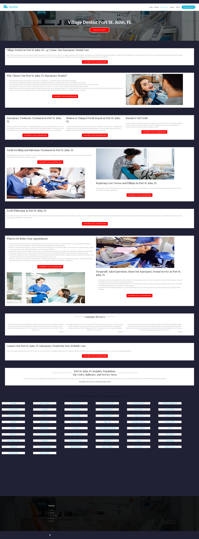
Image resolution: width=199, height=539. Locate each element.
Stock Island (170, 409)
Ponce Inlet (139, 409)
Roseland (76, 428)
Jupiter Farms (170, 447)
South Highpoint (76, 434)
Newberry (76, 403)
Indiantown (76, 409)
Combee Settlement (107, 434)
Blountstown (44, 453)
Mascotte (13, 434)
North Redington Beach (107, 428)
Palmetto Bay (45, 434)
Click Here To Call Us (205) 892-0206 (94, 62)
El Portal (13, 422)
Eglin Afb (107, 422)
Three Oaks (170, 434)
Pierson (13, 428)
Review (157, 7)
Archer (44, 416)
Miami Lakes (44, 422)
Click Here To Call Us (99, 30)
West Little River (139, 403)
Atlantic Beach (107, 409)
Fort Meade (76, 416)
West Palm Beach (13, 416)
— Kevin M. (179, 332)
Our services (164, 7)
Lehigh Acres (138, 416)
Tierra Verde (76, 422)
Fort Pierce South (107, 403)
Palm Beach (107, 416)
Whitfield (13, 447)
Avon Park (138, 447)
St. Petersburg (44, 447)
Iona (170, 428)
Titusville (13, 403)
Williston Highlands (170, 403)
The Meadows (13, 409)
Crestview (107, 440)
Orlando (45, 440)
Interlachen (44, 428)
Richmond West (76, 440)
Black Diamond (76, 447)
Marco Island (44, 403)
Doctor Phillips (107, 447)
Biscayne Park (139, 434)
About (178, 7)
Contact (172, 7)
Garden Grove (13, 453)
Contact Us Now (188, 7)
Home (151, 7)
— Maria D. (120, 332)
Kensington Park (13, 440)
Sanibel (44, 409)
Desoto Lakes (170, 422)
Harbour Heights (138, 428)
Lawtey (138, 440)
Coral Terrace (170, 416)
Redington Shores (138, 422)
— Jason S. (61, 332)
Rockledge (170, 440)
